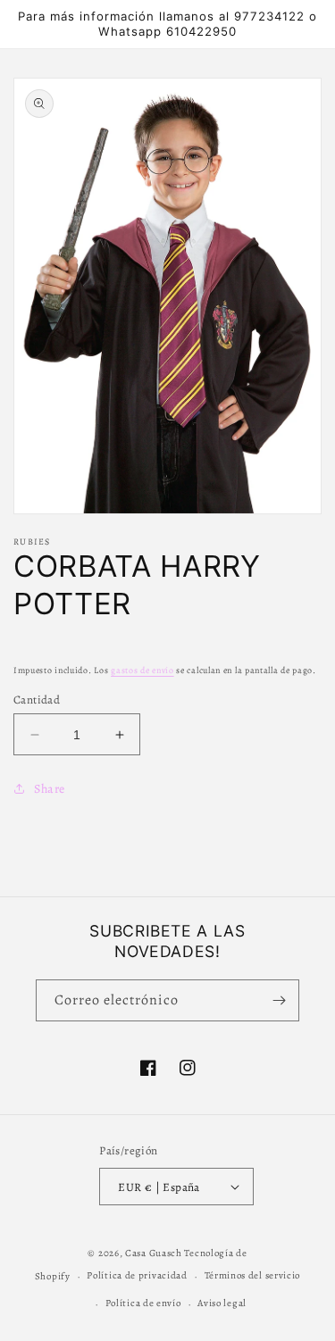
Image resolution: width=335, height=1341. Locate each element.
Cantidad (36, 699)
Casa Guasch (153, 1253)
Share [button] (49, 788)
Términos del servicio (253, 1275)
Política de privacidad (137, 1275)
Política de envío (143, 1303)
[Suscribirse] (278, 1000)
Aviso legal (222, 1303)
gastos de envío (142, 670)
